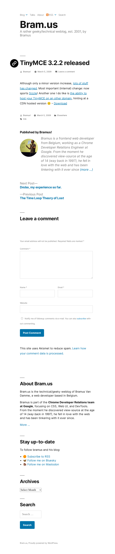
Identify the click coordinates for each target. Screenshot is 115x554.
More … (25, 424)
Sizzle (33, 93)
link (25, 119)
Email (61, 287)
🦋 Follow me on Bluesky (39, 460)
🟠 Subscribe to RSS (36, 456)
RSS (51, 14)
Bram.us (39, 24)
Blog (22, 14)
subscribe (81, 318)
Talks (32, 14)
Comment (25, 249)
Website (23, 303)
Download (60, 103)
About (40, 14)
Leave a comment (66, 71)
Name (23, 287)
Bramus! (27, 71)
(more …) (86, 169)
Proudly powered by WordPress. (43, 543)
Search (62, 14)
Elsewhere (62, 115)
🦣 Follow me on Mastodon (41, 464)
